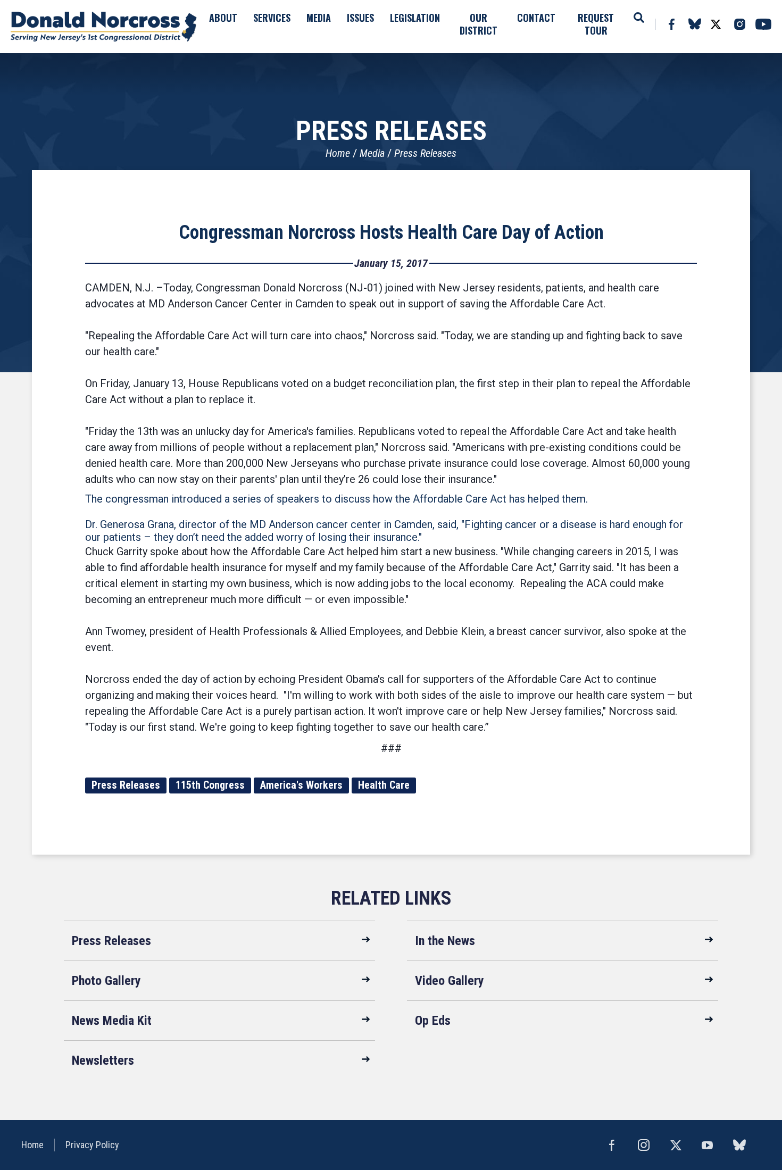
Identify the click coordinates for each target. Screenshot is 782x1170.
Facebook (671, 24)
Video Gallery (449, 980)
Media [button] (318, 17)
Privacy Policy (92, 1144)
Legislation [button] (415, 17)
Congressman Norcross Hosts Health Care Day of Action (391, 232)
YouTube (763, 24)
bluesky (694, 24)
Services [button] (271, 17)
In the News (445, 940)
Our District (478, 24)
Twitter (715, 24)
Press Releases (425, 153)
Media (372, 153)
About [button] (223, 17)
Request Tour (596, 24)
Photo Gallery (106, 980)
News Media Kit (112, 1020)
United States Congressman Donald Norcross (104, 26)
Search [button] (639, 17)
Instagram (739, 24)
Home (338, 153)
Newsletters (103, 1060)
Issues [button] (360, 17)
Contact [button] (536, 17)
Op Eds (433, 1020)
